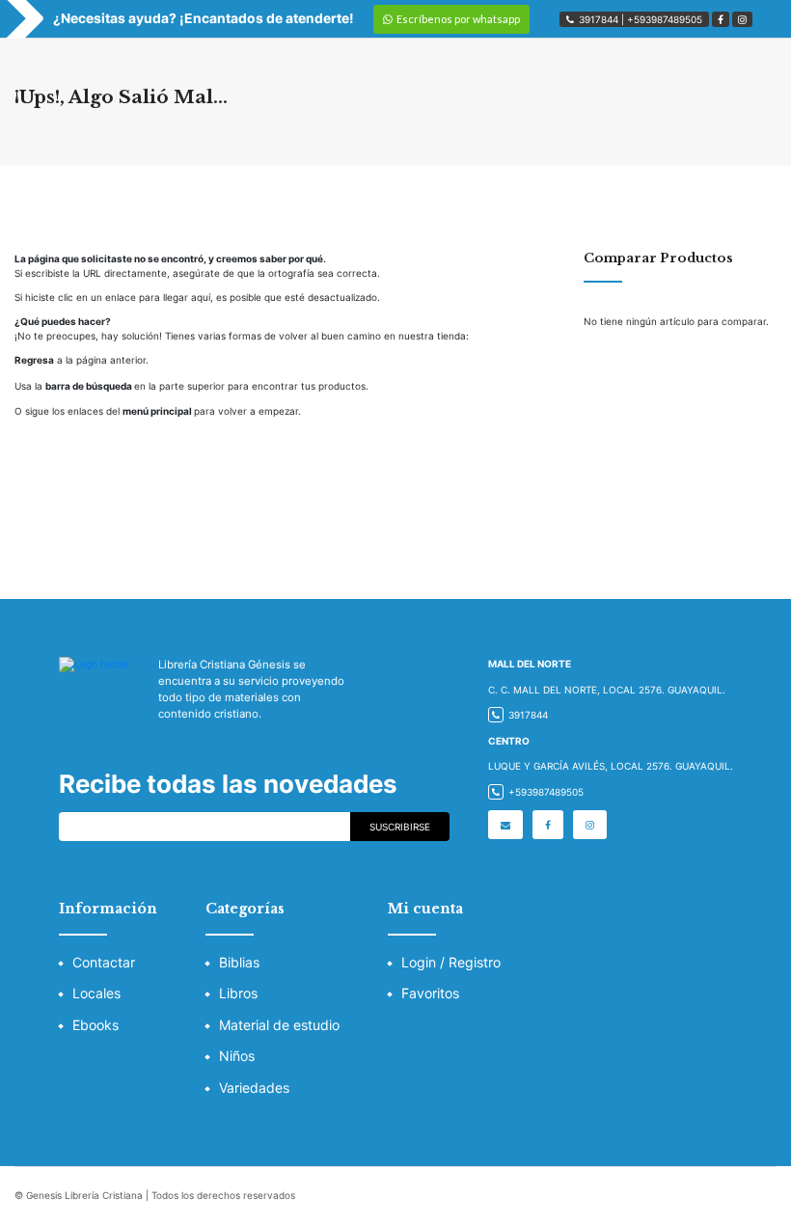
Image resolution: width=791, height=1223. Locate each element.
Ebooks (95, 1025)
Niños (237, 1055)
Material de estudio (279, 1025)
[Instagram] (742, 19)
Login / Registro (451, 962)
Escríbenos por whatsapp (458, 19)
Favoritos (430, 993)
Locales (96, 993)
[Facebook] (720, 19)
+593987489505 (664, 19)
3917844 (598, 19)
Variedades (254, 1087)
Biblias (239, 962)
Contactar (103, 962)
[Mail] (505, 824)
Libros (238, 993)
